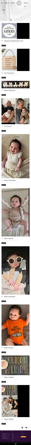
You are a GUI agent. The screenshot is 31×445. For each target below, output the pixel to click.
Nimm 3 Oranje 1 (9, 347)
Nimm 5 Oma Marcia (10, 180)
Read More (4, 45)
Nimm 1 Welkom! (9, 377)
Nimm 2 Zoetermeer (9, 296)
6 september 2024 (7, 74)
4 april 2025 (6, 42)
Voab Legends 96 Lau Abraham (5, 433)
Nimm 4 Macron (8, 238)
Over (25, 6)
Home (12, 433)
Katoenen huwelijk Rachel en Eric (13, 41)
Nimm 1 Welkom (9, 419)
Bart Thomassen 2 (9, 73)
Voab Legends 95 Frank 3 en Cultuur (6, 435)
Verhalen (13, 436)
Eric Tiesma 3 (8, 126)
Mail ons (23, 436)
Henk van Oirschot (11, 42)
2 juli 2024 (6, 349)
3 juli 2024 (6, 298)
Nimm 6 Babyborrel (9, 90)
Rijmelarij (17, 42)
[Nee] (30, 443)
